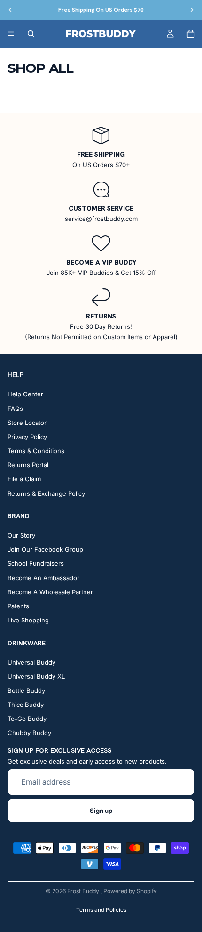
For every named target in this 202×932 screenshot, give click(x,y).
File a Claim (24, 479)
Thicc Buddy (26, 704)
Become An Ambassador (43, 578)
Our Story (21, 535)
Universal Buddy (31, 662)
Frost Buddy (84, 890)
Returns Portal (28, 465)
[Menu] (11, 34)
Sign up (101, 810)
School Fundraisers (36, 563)
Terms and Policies (101, 909)
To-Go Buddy (27, 718)
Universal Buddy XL (36, 676)
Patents (18, 606)
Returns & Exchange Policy (46, 493)
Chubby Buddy (29, 732)
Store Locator (27, 422)
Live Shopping (28, 620)
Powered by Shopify (130, 890)
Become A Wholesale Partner (50, 592)
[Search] (31, 33)
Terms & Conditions (36, 451)
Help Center (25, 394)
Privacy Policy (27, 436)
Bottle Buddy (26, 690)
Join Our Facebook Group (45, 549)
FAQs (15, 408)
